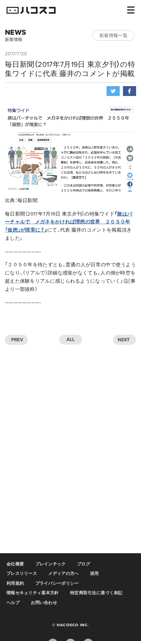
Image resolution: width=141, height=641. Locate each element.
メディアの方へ (63, 573)
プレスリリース (22, 573)
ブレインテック (50, 564)
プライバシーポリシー (57, 583)
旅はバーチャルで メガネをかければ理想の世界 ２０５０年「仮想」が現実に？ (68, 222)
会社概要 (15, 564)
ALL (71, 339)
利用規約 (15, 583)
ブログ (83, 564)
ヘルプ (13, 602)
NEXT (124, 340)
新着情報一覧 (113, 35)
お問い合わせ (44, 602)
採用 (94, 573)
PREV (17, 340)
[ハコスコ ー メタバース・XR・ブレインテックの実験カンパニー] (31, 11)
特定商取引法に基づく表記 (96, 592)
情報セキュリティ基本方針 (33, 592)
